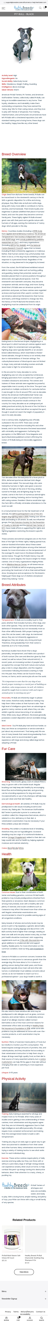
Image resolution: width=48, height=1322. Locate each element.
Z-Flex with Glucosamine (30, 940)
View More (24, 1272)
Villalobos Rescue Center (17, 564)
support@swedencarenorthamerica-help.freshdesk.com (26, 2)
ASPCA (13, 245)
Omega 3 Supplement (17, 837)
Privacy (8, 1312)
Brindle (15, 848)
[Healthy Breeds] (24, 8)
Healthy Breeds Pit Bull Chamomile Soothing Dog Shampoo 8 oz (34, 1258)
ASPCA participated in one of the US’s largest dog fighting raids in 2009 (22, 515)
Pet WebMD (21, 245)
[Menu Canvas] (7, 8)
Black (10, 848)
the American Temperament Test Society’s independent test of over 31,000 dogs (24, 237)
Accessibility (25, 1314)
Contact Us (40, 1312)
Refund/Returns (27, 1312)
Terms (16, 1312)
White (21, 848)
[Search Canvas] (40, 8)
